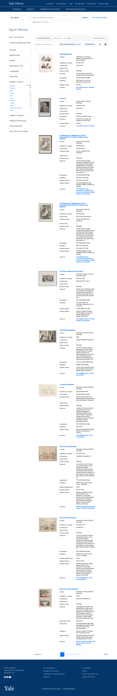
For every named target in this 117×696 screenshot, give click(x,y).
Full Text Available (19, 131)
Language (14, 71)
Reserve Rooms (92, 3)
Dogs (11, 90)
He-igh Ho (63, 98)
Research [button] (16, 9)
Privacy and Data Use (90, 674)
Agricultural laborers (16, 108)
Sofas (11, 98)
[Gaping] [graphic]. (66, 54)
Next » (51, 44)
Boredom (12, 100)
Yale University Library (16, 3)
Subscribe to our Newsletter (54, 674)
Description (38, 22)
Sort (70, 44)
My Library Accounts (51, 671)
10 (89, 44)
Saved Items (50, 3)
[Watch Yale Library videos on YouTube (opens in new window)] (10, 677)
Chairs (12, 93)
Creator (13, 76)
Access (13, 50)
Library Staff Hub (88, 677)
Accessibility (86, 668)
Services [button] (30, 9)
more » (12, 110)
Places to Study (103, 3)
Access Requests (61, 3)
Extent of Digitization (20, 43)
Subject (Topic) (16, 82)
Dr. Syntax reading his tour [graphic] (71, 271)
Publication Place (18, 121)
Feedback (46, 677)
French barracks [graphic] (68, 446)
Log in (70, 3)
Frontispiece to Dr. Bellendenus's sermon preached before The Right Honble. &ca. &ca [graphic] (74, 137)
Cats (11, 95)
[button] (85, 17)
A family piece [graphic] (67, 330)
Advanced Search (99, 17)
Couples (12, 103)
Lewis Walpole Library (82, 87)
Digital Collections (18, 29)
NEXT (106, 654)
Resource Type (16, 66)
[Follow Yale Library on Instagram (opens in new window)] (7, 677)
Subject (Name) (17, 115)
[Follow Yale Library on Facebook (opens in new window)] (5, 677)
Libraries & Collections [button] (49, 9)
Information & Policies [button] (75, 9)
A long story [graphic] (67, 384)
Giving (84, 671)
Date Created (16, 126)
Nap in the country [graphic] (69, 589)
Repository (15, 55)
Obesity (12, 105)
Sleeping (12, 88)
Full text (45, 22)
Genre (12, 60)
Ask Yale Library (80, 3)
